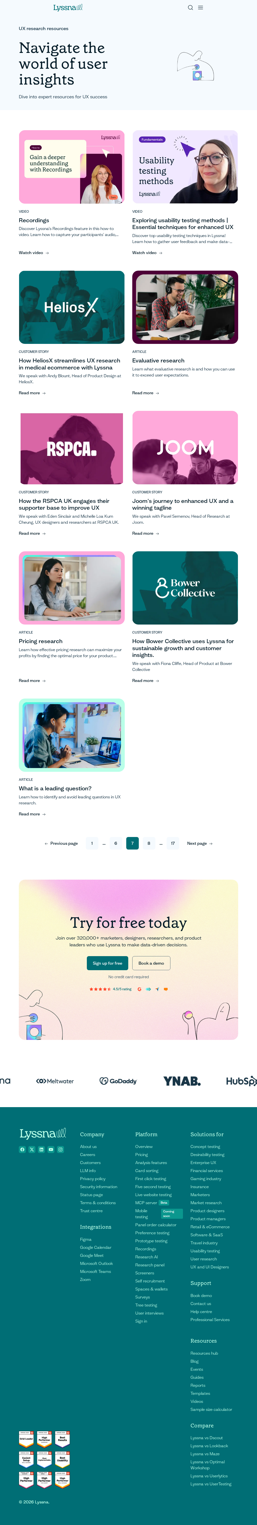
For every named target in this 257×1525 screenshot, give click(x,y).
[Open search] (190, 7)
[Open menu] (201, 7)
